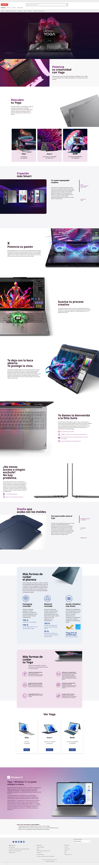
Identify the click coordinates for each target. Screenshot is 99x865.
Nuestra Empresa (12, 847)
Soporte (66, 850)
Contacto (66, 847)
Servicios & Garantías (40, 854)
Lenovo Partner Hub (68, 854)
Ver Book (72, 749)
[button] (67, 5)
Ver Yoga (49, 40)
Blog (65, 852)
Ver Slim (26, 749)
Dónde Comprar (67, 848)
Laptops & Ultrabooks (40, 847)
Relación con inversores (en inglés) (15, 850)
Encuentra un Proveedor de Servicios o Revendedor (45, 856)
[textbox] (82, 841)
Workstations (39, 852)
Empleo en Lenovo (12, 852)
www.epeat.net (38, 827)
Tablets (38, 848)
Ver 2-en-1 (49, 749)
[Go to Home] (4, 5)
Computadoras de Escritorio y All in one (43, 850)
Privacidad (47, 861)
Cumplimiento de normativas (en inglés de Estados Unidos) (19, 848)
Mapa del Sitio (52, 861)
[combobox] (46, 4)
